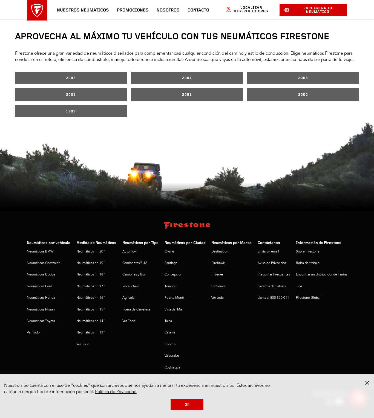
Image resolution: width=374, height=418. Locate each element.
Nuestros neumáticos (83, 10)
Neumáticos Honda (41, 298)
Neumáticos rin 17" (90, 286)
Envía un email (268, 251)
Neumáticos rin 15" (90, 309)
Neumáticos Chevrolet (43, 263)
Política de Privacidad (116, 392)
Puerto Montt (174, 298)
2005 (71, 78)
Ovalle (169, 251)
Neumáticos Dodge (41, 274)
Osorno (170, 344)
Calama (170, 332)
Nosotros (168, 10)
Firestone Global (308, 298)
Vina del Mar (174, 309)
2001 (187, 95)
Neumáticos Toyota (41, 321)
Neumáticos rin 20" (90, 251)
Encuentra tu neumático (317, 10)
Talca (168, 321)
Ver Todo (33, 332)
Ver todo (217, 298)
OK (187, 405)
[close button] (367, 382)
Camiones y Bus (134, 274)
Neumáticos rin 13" (90, 332)
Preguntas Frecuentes (274, 274)
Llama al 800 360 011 (273, 298)
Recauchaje (130, 286)
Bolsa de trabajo (308, 263)
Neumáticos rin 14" (90, 321)
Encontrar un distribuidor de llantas (321, 274)
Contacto (198, 10)
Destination (219, 251)
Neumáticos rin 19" (90, 263)
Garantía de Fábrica (272, 286)
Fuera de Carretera (136, 309)
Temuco (170, 286)
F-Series (217, 274)
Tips (299, 286)
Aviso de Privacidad (272, 263)
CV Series (218, 286)
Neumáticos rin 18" (90, 274)
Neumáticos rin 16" (90, 298)
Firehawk (218, 263)
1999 (71, 111)
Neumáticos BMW (40, 251)
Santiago (171, 263)
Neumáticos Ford (39, 286)
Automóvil (129, 251)
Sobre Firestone (308, 251)
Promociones (133, 10)
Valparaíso (172, 356)
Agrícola (128, 298)
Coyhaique (172, 367)
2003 (303, 78)
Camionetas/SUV (134, 263)
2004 (187, 78)
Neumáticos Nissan (41, 309)
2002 (71, 95)
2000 (303, 95)
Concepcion (173, 274)
